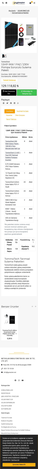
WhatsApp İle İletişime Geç (27, 92)
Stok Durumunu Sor (9, 92)
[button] (34, 3)
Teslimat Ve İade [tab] (22, 111)
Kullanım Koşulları (6, 421)
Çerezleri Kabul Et (19, 464)
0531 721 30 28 (8, 368)
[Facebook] (15, 380)
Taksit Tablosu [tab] (11, 119)
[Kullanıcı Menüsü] (6, 3)
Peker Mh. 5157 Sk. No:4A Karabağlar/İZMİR (17, 365)
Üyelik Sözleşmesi (7, 424)
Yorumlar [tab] (9, 115)
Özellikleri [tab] (9, 111)
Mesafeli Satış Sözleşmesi (9, 433)
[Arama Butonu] (3, 3)
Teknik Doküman (9, 80)
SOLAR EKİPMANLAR (8, 402)
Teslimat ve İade (6, 417)
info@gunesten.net (9, 372)
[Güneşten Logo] (18, 3)
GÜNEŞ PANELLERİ (7, 390)
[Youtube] (23, 380)
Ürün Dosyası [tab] (20, 115)
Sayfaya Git (15, 460)
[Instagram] (19, 380)
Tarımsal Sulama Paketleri (20, 13)
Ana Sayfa (12, 10)
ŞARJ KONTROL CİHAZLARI (10, 396)
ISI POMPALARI (6, 409)
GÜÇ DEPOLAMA (6, 406)
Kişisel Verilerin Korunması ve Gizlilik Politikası (15, 430)
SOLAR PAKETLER (23, 10)
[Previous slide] (32, 306)
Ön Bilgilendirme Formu (8, 427)
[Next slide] (35, 306)
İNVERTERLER (5, 393)
